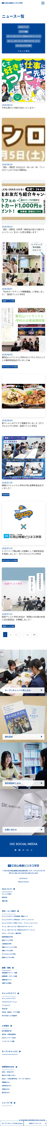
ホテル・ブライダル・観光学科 (11, 933)
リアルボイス (6, 1005)
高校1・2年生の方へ (8, 1072)
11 (28, 635)
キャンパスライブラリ (9, 998)
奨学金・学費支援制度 (9, 1034)
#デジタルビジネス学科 (10, 367)
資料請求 (9, 736)
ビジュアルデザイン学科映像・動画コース (15, 916)
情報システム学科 (7, 950)
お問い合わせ (11, 829)
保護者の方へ (6, 1082)
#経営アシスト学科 (8, 301)
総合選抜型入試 (7, 1031)
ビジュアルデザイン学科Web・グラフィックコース (18, 920)
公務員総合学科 (7, 944)
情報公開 (4, 901)
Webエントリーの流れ (9, 1038)
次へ (34, 635)
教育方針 (4, 897)
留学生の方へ (6, 1092)
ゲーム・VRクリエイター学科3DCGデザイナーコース (18, 930)
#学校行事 (6, 495)
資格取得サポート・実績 (9, 973)
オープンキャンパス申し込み (18, 690)
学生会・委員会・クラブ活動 (11, 1012)
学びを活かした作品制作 (9, 1016)
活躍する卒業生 (7, 983)
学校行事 (4, 1009)
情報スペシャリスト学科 (9, 947)
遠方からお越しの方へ (9, 1075)
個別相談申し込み (13, 783)
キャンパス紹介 (7, 894)
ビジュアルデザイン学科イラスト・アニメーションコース (19, 923)
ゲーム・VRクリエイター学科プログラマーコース (17, 926)
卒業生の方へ (6, 1089)
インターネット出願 (8, 1041)
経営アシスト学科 (7, 940)
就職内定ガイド (7, 980)
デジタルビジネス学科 (9, 954)
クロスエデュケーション (9, 1002)
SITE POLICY (23, 878)
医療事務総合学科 (7, 937)
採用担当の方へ (7, 1086)
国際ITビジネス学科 (8, 957)
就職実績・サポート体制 (9, 976)
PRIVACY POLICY (23, 882)
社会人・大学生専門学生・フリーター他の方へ (16, 1079)
